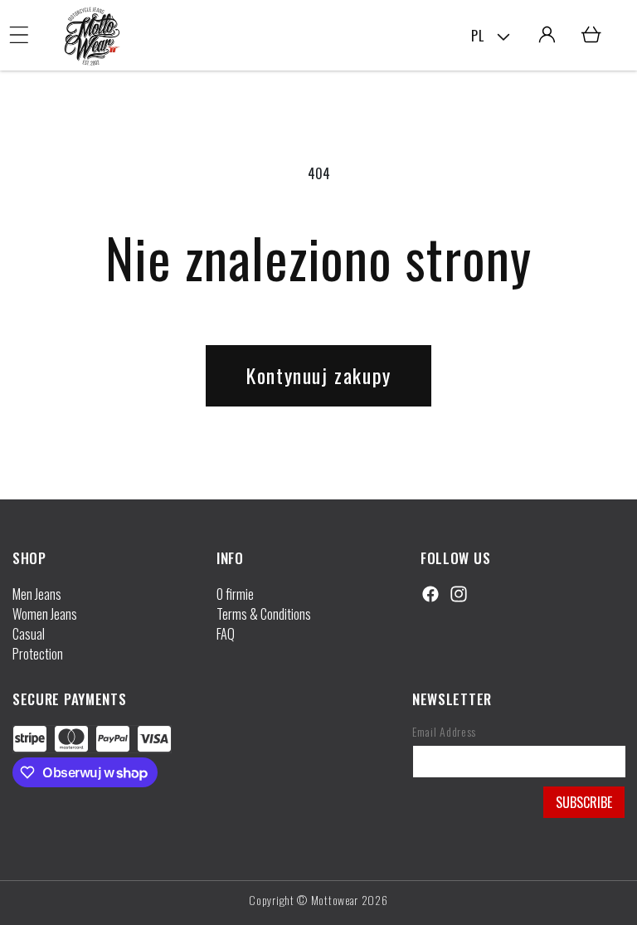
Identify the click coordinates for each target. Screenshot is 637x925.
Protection (37, 654)
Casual (28, 634)
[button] (19, 35)
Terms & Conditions (263, 614)
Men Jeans (36, 594)
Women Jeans (44, 614)
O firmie (235, 594)
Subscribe (584, 802)
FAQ (225, 634)
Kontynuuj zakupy (318, 375)
